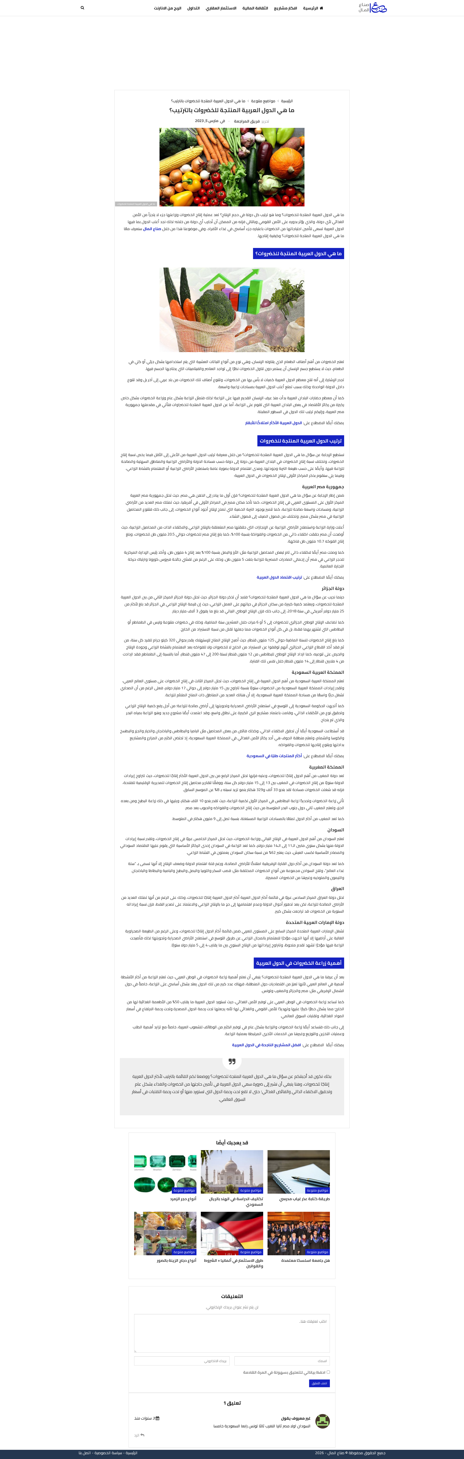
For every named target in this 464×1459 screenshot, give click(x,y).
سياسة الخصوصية (108, 1452)
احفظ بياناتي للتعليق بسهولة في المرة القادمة (284, 1372)
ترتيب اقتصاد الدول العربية (279, 577)
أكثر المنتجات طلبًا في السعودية (274, 755)
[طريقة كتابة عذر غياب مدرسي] (299, 1172)
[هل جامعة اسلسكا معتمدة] (299, 1234)
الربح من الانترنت (167, 8)
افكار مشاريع (285, 8)
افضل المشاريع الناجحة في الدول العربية (266, 1044)
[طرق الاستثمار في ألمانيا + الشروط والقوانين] (232, 1234)
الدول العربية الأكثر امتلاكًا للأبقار (273, 422)
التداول (193, 8)
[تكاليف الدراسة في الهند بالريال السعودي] (232, 1172)
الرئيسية (310, 8)
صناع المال (152, 228)
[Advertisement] (232, 52)
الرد (137, 1435)
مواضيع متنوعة (317, 1190)
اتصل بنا (85, 1452)
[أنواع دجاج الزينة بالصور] (165, 1234)
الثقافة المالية (255, 8)
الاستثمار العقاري (221, 8)
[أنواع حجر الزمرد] (165, 1172)
